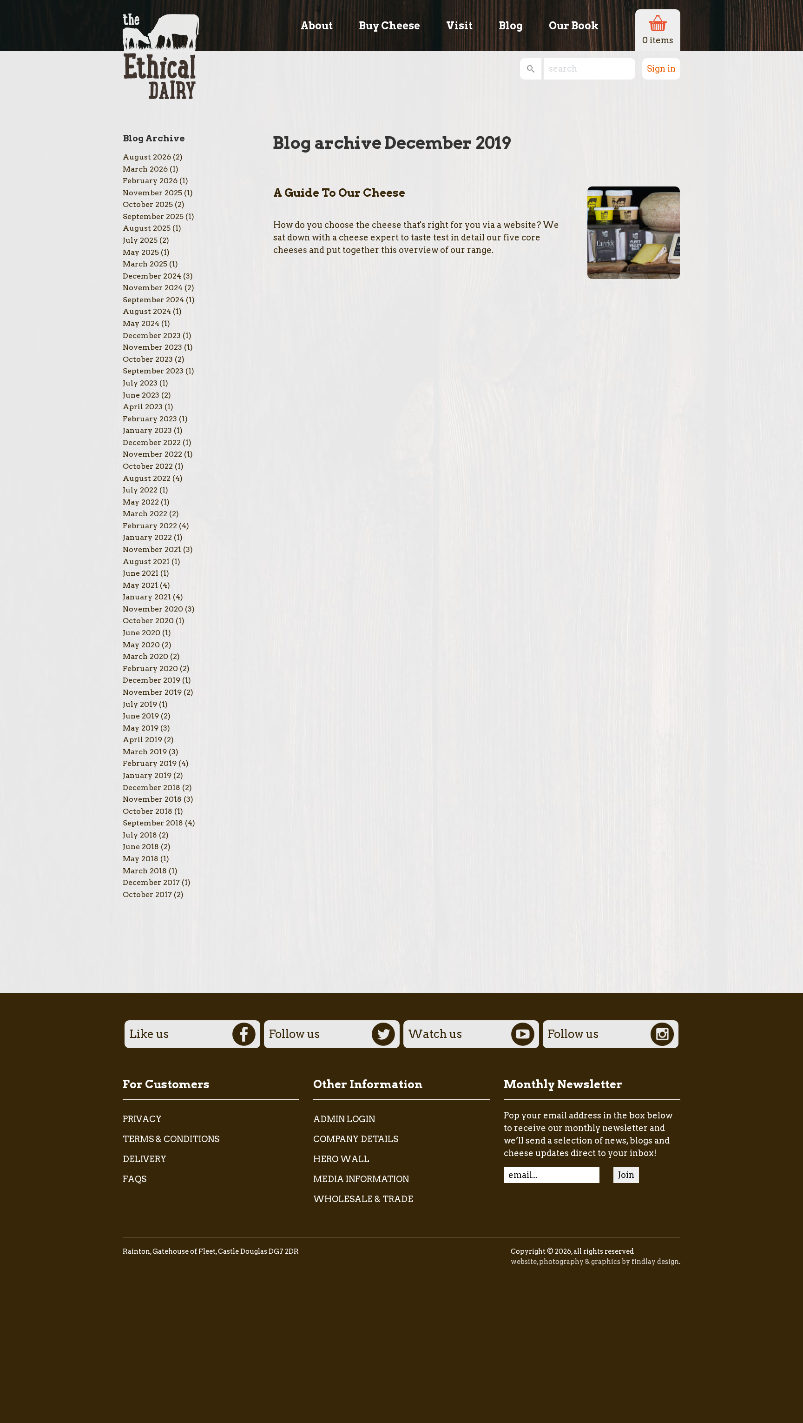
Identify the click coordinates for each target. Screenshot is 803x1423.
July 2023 (140, 383)
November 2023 (152, 347)
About (317, 26)
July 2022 (140, 489)
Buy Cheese (389, 26)
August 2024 (147, 311)
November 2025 (152, 192)
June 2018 (141, 846)
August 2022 (147, 478)
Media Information (361, 1179)
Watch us (435, 1034)
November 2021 (152, 549)
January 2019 (147, 775)
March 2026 (145, 169)
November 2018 (152, 799)
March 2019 (145, 751)
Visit (459, 26)
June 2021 (140, 573)
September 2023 (153, 370)
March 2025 (145, 263)
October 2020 (148, 620)
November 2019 (152, 692)
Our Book (574, 26)
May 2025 (141, 252)
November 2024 (153, 287)
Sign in (661, 68)
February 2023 (150, 418)
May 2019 (140, 728)
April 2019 (142, 739)
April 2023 (143, 406)
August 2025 (147, 228)
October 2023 (148, 359)
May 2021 (140, 585)
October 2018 (147, 811)
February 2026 (150, 180)
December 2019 (151, 680)
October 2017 (147, 894)
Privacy (142, 1119)
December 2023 (152, 335)
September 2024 (153, 299)
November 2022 (152, 454)
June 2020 (141, 632)
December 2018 (151, 787)
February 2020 (150, 668)
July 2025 (140, 240)
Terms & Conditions (171, 1139)
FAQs (134, 1179)
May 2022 (141, 502)
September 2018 (153, 822)
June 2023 (141, 395)
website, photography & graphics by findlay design (595, 1261)
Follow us (294, 1034)
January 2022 (147, 537)
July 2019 (140, 704)
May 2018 (140, 858)
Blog (511, 26)
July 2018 (140, 835)
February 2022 (150, 525)
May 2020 (141, 644)
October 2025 (148, 204)
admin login (344, 1119)
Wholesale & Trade (363, 1199)
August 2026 (147, 157)
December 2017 (151, 882)
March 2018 (145, 870)
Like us (149, 1034)
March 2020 (145, 656)
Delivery (144, 1159)
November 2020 (153, 609)
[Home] (161, 49)
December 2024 (152, 276)
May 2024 (141, 323)
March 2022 (145, 513)
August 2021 (146, 561)
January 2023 (147, 430)
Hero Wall (341, 1159)
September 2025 (153, 216)
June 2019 (141, 716)
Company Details (355, 1139)
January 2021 (147, 596)
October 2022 (148, 466)
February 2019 (150, 763)
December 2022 (152, 442)
